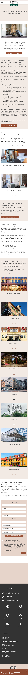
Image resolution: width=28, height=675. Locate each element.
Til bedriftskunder (5, 637)
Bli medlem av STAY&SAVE (14, 53)
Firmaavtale (5, 633)
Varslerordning (5, 655)
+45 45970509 (9, 270)
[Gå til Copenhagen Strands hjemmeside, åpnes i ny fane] (17, 571)
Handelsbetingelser (6, 656)
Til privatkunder (5, 638)
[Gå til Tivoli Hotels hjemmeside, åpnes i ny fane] (10, 575)
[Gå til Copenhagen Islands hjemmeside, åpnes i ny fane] (17, 575)
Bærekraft (4, 652)
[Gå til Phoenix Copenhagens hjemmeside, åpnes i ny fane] (4, 571)
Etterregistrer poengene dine (8, 645)
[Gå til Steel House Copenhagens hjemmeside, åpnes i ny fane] (14, 579)
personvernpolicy (19, 544)
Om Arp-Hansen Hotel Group (9, 651)
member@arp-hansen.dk (16, 269)
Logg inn (3, 644)
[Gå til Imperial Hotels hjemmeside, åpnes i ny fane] (23, 571)
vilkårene (5, 545)
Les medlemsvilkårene (6, 273)
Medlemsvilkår (5, 648)
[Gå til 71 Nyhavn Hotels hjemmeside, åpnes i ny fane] (10, 571)
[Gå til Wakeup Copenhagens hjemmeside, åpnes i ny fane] (7, 579)
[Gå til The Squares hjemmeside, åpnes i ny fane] (4, 575)
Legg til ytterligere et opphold (14, 535)
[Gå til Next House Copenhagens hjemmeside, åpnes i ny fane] (20, 579)
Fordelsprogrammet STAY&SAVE (10, 641)
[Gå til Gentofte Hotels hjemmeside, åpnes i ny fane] (23, 575)
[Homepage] (14, 2)
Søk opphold (14, 5)
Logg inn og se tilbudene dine (10, 217)
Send (23, 553)
